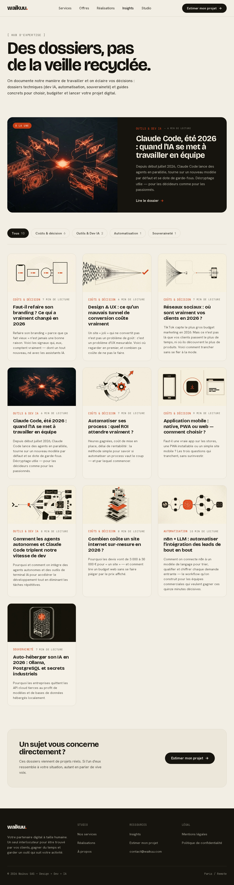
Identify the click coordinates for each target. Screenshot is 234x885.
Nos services (87, 834)
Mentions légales (194, 834)
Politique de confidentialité (202, 843)
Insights (128, 8)
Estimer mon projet (204, 8)
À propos (84, 851)
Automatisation (127, 233)
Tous (18, 233)
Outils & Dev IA (89, 233)
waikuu (17, 8)
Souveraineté (164, 233)
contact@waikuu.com (146, 851)
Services (65, 8)
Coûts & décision (50, 233)
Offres (84, 8)
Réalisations (106, 8)
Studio (146, 8)
